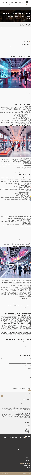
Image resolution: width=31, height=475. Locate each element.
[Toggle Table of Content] (29, 41)
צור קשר (29, 468)
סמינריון (28, 422)
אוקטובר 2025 (27, 426)
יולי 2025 (27, 427)
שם (30, 377)
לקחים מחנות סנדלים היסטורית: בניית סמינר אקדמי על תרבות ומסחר (19, 407)
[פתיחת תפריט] (15, 8)
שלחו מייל (27, 460)
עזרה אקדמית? (23, 24)
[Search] (2, 396)
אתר (30, 384)
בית (29, 470)
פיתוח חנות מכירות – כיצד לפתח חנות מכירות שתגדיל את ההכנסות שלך (20, 362)
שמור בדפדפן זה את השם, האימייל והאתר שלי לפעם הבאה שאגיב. (21, 388)
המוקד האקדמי (28, 467)
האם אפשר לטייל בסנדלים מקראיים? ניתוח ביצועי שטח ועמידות (19, 401)
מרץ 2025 (27, 429)
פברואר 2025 (27, 430)
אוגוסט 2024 (27, 432)
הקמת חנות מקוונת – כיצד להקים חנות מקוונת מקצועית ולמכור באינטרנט (20, 363)
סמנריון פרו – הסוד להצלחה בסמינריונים (13, 2)
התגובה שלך (29, 368)
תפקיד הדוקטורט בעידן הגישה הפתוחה (24, 413)
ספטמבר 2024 (27, 431)
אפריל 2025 (27, 428)
